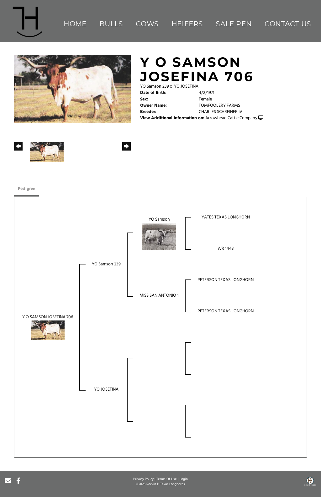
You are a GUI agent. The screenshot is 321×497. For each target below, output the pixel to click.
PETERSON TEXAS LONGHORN (225, 280)
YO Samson (159, 219)
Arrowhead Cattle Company (231, 118)
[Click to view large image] (72, 89)
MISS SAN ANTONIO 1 (159, 295)
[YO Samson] (159, 236)
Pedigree (26, 189)
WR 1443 (226, 248)
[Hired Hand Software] (310, 484)
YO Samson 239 (154, 86)
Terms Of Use (166, 479)
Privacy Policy (143, 479)
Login (184, 479)
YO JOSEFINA (186, 86)
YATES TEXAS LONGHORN (226, 217)
